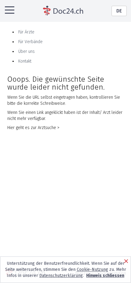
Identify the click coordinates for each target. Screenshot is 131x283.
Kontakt (24, 61)
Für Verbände (30, 41)
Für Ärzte (26, 32)
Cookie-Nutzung (92, 269)
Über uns (26, 51)
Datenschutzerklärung (61, 275)
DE (119, 11)
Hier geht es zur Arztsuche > (33, 127)
